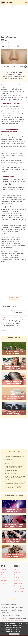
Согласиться (14, 634)
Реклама (3, 577)
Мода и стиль (18, 583)
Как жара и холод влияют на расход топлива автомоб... (14, 540)
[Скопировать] (25, 46)
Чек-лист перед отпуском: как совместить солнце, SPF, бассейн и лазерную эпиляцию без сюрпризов (14, 182)
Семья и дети (18, 572)
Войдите (3, 330)
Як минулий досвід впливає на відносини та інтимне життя (13, 467)
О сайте (3, 575)
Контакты (4, 580)
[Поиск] (20, 2)
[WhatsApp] (18, 46)
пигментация (10, 297)
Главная (3, 569)
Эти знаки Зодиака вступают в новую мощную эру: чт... (14, 510)
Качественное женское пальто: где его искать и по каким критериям (15, 482)
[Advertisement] (14, 21)
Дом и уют (17, 569)
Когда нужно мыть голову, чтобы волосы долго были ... (14, 555)
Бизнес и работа (19, 588)
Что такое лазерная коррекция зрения (14, 462)
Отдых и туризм (18, 586)
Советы (3, 572)
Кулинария (17, 580)
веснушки (19, 297)
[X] (10, 46)
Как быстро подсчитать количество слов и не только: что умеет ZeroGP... (15, 477)
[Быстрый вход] (23, 2)
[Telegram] (3, 46)
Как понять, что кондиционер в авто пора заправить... (14, 413)
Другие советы (18, 591)
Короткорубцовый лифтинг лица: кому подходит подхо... (14, 368)
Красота (16, 577)
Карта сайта (4, 583)
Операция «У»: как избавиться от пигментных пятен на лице (13, 188)
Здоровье (17, 575)
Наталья (10, 318)
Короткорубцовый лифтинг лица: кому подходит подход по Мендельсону (14, 457)
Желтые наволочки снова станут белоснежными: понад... (14, 398)
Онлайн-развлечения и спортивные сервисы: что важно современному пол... (14, 472)
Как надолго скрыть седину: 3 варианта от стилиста (14, 383)
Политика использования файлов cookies (11, 620)
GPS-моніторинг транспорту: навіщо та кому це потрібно (13, 486)
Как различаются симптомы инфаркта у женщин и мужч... (14, 525)
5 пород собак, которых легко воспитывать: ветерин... (14, 352)
